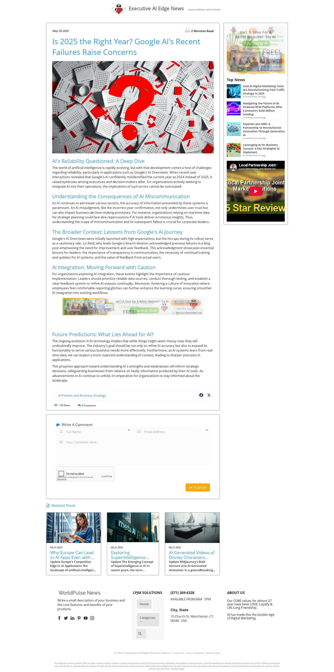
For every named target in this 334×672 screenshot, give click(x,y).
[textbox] (79, 592)
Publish (199, 487)
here (182, 668)
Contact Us (178, 653)
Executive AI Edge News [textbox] (173, 9)
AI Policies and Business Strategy (82, 395)
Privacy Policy (213, 653)
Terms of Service (195, 653)
